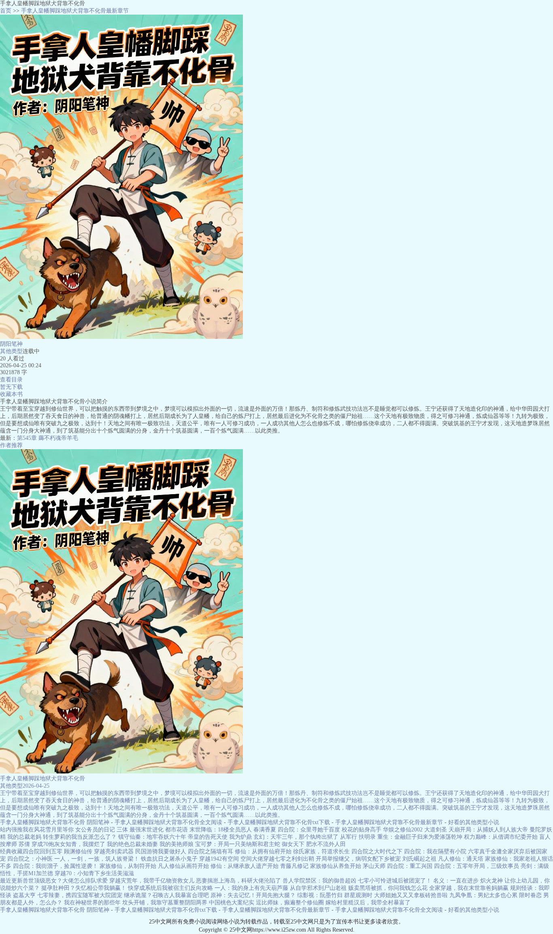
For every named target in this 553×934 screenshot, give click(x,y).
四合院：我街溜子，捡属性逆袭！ (55, 866)
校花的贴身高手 (361, 830)
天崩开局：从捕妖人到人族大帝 (488, 830)
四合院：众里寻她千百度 (309, 830)
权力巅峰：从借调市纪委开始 (501, 837)
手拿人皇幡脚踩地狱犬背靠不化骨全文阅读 (168, 822)
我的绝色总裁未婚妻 (132, 844)
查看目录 (11, 380)
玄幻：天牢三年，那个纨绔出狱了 (295, 837)
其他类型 (11, 351)
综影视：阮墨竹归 (319, 895)
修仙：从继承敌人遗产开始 (245, 866)
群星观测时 (358, 895)
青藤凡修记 (294, 866)
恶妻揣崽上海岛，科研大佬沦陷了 (238, 881)
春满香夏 (264, 830)
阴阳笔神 (11, 344)
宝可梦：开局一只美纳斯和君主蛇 (237, 844)
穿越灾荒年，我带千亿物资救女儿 (151, 881)
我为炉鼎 (240, 837)
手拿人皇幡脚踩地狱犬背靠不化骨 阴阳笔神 (54, 822)
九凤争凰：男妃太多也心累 (483, 895)
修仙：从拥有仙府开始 (263, 851)
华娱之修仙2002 (403, 830)
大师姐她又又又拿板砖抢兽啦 (411, 895)
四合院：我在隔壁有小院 (435, 851)
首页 (5, 11)
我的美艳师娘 (177, 844)
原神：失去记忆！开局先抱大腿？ (253, 895)
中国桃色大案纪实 (231, 903)
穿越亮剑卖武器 (114, 851)
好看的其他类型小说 (473, 822)
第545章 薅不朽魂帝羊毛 (47, 438)
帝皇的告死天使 (208, 837)
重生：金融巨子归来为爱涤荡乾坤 (419, 837)
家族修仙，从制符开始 (128, 866)
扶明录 (367, 837)
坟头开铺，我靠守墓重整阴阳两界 (164, 903)
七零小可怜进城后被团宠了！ (395, 881)
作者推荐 (11, 445)
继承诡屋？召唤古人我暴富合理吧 (166, 895)
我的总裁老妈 (24, 837)
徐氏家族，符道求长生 (321, 851)
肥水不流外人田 (326, 844)
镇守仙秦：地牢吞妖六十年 (152, 837)
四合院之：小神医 (30, 859)
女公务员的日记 (95, 830)
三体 (122, 830)
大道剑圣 (435, 830)
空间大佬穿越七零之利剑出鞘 (277, 859)
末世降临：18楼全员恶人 (220, 830)
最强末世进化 (147, 830)
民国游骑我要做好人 (160, 851)
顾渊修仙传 (78, 851)
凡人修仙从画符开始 (183, 866)
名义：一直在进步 (456, 881)
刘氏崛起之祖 (419, 859)
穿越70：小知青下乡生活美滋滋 (94, 873)
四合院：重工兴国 (409, 866)
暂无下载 (11, 387)
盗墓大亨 (24, 895)
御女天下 (293, 844)
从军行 (348, 837)
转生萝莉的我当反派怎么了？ (80, 837)
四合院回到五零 (42, 851)
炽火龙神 (491, 881)
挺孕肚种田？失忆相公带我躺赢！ (83, 888)
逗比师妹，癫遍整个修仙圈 (290, 903)
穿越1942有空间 (219, 859)
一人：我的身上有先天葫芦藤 (251, 888)
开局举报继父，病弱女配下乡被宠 (358, 859)
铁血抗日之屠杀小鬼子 (169, 859)
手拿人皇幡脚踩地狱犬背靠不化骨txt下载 (279, 822)
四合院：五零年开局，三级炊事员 (476, 866)
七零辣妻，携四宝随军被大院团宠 (79, 895)
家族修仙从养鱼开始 (335, 866)
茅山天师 (374, 866)
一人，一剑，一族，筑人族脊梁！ (96, 859)
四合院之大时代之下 (376, 851)
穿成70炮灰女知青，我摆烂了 (68, 844)
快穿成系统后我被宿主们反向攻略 (170, 888)
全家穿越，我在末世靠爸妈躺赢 (468, 888)
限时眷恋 (530, 895)
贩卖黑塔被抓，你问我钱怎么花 (388, 888)
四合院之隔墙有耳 (210, 851)
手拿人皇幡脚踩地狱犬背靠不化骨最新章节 (75, 11)
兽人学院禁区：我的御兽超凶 (319, 881)
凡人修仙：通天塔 (460, 859)
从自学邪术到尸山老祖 (318, 888)
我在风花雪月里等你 (48, 830)
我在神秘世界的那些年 (92, 903)
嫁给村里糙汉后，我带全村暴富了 (367, 903)
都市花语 (176, 830)
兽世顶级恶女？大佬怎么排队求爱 (65, 881)
